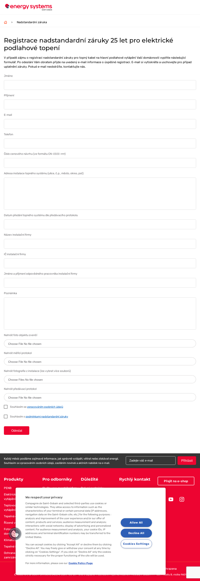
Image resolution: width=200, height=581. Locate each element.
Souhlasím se (36, 407)
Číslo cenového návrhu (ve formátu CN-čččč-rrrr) (35, 154)
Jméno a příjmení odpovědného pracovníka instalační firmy (40, 273)
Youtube (171, 499)
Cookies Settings (136, 544)
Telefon (8, 134)
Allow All (136, 522)
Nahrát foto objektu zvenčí (20, 335)
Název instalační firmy (17, 234)
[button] (15, 534)
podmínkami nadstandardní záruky (47, 416)
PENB (8, 488)
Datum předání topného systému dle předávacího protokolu (41, 215)
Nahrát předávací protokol (20, 389)
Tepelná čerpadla (15, 516)
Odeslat (16, 430)
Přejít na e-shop (176, 481)
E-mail (8, 115)
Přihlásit (187, 460)
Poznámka (10, 293)
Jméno (8, 76)
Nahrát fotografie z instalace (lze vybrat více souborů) (37, 371)
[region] (91, 531)
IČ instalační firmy (15, 254)
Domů (5, 22)
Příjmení (9, 95)
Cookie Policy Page (81, 563)
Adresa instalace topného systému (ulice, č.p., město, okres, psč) (44, 173)
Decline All (136, 533)
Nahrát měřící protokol (18, 353)
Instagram (181, 499)
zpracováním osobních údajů (45, 407)
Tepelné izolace (14, 546)
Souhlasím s (39, 416)
